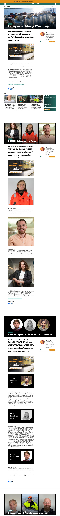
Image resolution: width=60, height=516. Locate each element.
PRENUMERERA (47, 109)
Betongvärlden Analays (48, 104)
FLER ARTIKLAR (52, 6)
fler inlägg (51, 41)
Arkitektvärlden (47, 103)
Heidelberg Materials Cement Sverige (19, 84)
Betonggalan (10, 298)
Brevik (9, 84)
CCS (12, 84)
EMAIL (45, 106)
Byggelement (15, 298)
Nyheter (10, 510)
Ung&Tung (20, 298)
